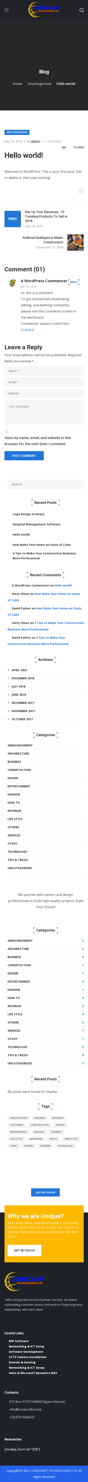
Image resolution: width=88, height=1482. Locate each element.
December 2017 (23, 703)
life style (16, 1139)
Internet (56, 1132)
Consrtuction (19, 770)
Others (13, 827)
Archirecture (18, 753)
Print (13, 1146)
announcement (20, 745)
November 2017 (23, 711)
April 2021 (19, 670)
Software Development (26, 1352)
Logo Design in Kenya (28, 514)
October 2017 (22, 719)
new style (71, 1139)
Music (53, 1139)
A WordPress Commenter (44, 280)
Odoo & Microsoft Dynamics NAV (33, 1373)
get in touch (45, 1192)
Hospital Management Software (36, 524)
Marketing (35, 1139)
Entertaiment (19, 786)
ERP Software (19, 1341)
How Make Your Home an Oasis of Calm (42, 545)
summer (45, 1146)
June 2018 (19, 695)
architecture (18, 1118)
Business (14, 762)
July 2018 (18, 686)
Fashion (14, 794)
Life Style (15, 819)
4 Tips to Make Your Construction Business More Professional (44, 555)
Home (17, 83)
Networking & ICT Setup (26, 1346)
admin (35, 141)
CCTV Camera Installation (27, 1357)
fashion (39, 1132)
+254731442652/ (22, 1417)
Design (13, 778)
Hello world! (21, 534)
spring (28, 1146)
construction (40, 1125)
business (58, 1118)
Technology (17, 852)
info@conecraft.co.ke (25, 1409)
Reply (74, 282)
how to (14, 802)
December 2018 (23, 678)
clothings (16, 1125)
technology (65, 1146)
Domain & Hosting (22, 1362)
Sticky (12, 843)
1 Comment (53, 141)
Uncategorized (39, 83)
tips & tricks (18, 860)
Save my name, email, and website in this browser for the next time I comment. (38, 441)
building (39, 1118)
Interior (14, 811)
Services (14, 835)
